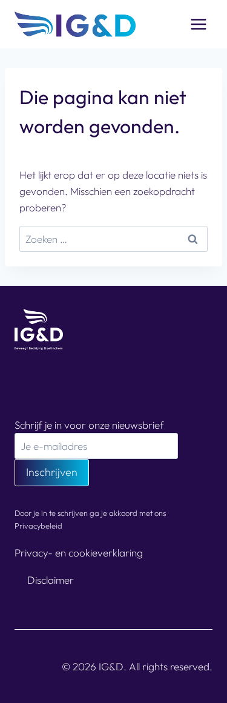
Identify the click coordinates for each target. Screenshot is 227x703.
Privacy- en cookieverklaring (79, 552)
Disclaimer (50, 579)
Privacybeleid (38, 525)
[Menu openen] (198, 24)
